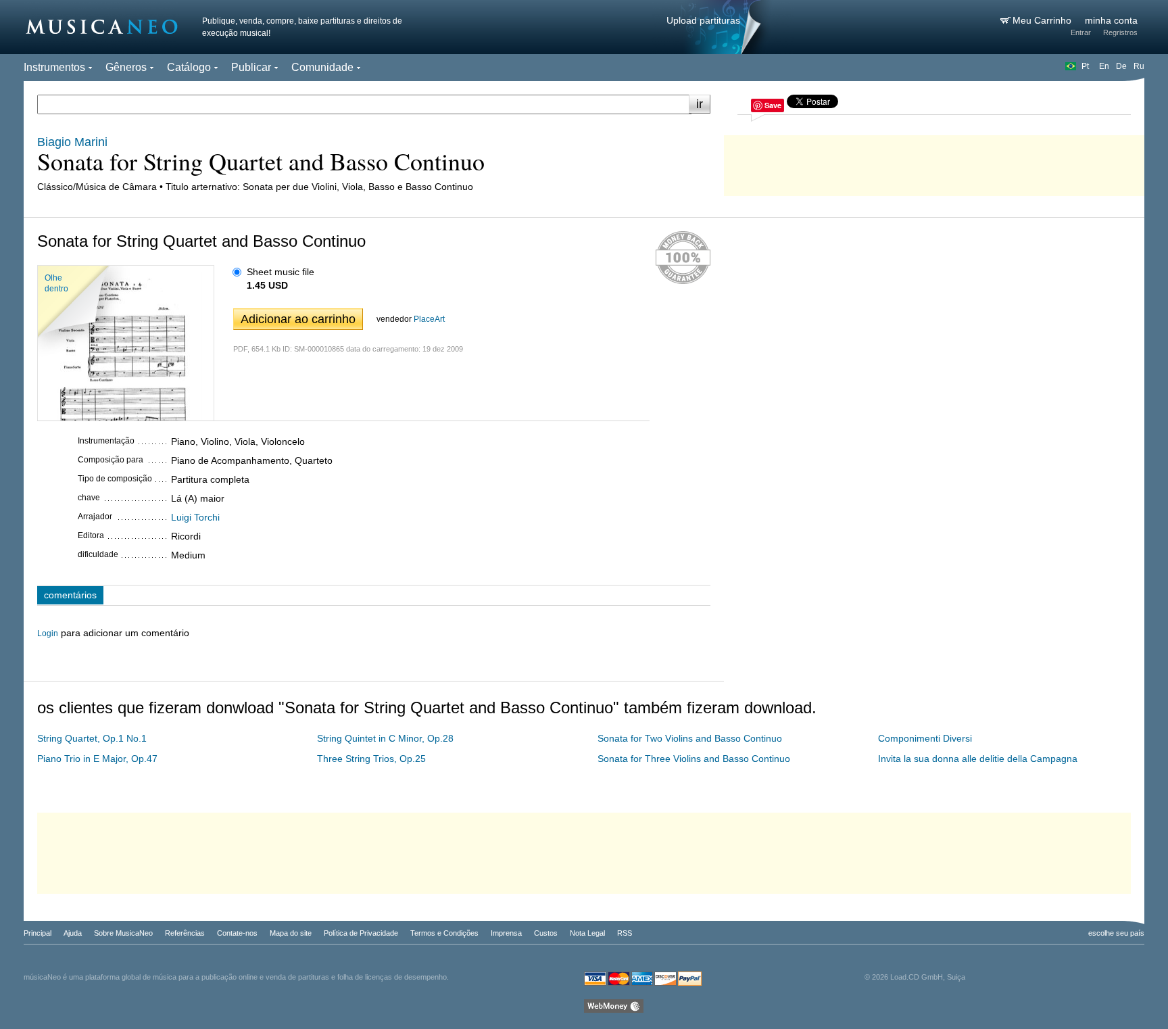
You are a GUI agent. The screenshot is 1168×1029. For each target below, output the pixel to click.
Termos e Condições (444, 933)
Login (47, 633)
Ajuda (73, 933)
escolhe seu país (1116, 933)
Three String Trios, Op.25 (371, 758)
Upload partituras (703, 20)
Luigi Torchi (195, 517)
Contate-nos (237, 933)
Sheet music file (280, 271)
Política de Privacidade (361, 933)
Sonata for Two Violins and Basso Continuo (690, 738)
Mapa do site (291, 933)
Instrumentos (54, 67)
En (1104, 66)
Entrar (1081, 32)
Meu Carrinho (1043, 20)
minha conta (1111, 20)
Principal (37, 933)
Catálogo (189, 67)
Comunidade (322, 67)
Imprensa (506, 933)
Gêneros (126, 67)
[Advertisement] (934, 162)
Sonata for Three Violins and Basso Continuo (694, 758)
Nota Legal (587, 933)
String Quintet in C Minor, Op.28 (385, 738)
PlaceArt (429, 319)
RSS (624, 933)
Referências (185, 933)
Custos (546, 933)
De (1121, 66)
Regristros (1120, 32)
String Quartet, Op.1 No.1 (92, 738)
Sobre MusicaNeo (123, 933)
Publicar (251, 67)
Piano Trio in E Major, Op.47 (97, 758)
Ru (1139, 66)
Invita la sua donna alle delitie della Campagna (977, 758)
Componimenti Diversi (925, 738)
